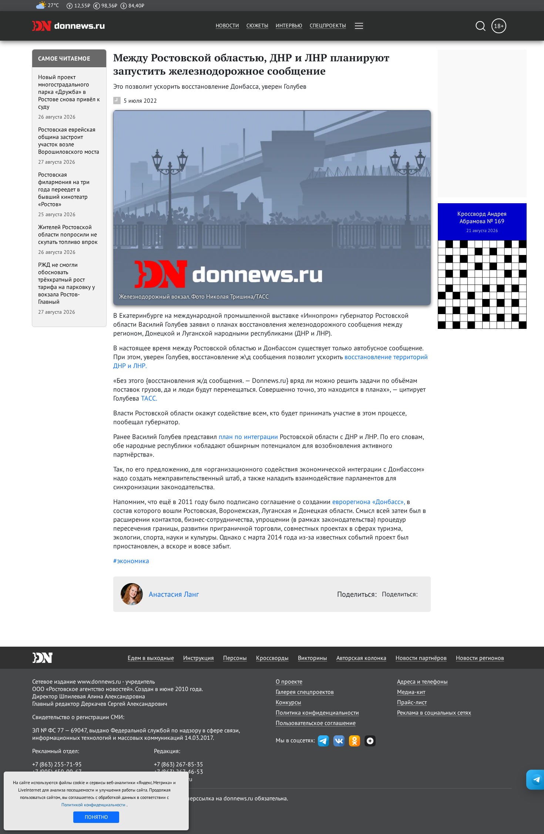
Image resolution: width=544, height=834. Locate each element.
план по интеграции (248, 436)
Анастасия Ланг (174, 594)
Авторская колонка (361, 657)
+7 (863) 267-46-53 (178, 771)
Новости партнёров (421, 657)
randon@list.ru (173, 779)
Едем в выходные (151, 657)
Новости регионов (480, 657)
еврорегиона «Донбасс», (368, 501)
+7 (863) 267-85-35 (178, 764)
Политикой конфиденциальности (94, 804)
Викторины (312, 657)
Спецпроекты (328, 25)
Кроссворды (272, 657)
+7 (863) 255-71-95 (57, 764)
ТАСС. (149, 398)
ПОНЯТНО (96, 817)
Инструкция (198, 657)
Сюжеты (257, 25)
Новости (227, 25)
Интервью (289, 25)
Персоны (235, 657)
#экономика (131, 560)
